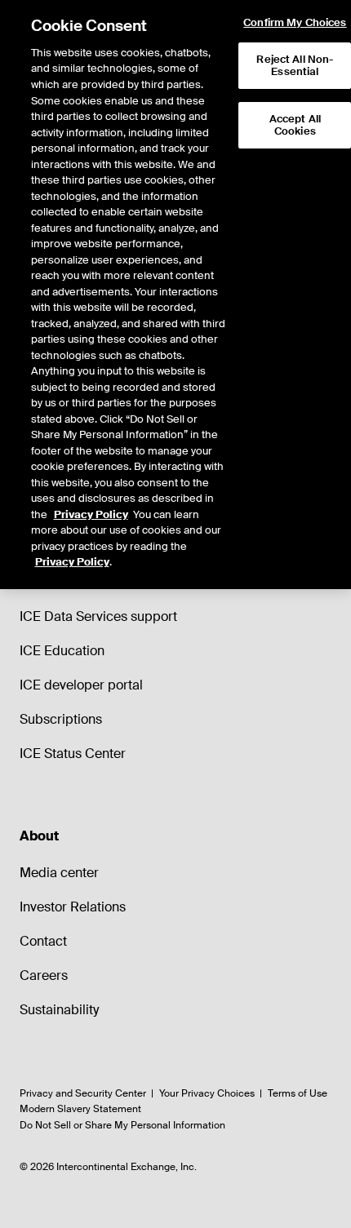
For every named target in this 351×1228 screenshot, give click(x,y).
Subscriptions (61, 719)
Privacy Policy (91, 514)
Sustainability (59, 1009)
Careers (44, 975)
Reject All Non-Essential (294, 65)
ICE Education (62, 650)
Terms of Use (297, 1093)
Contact (43, 941)
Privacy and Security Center (83, 1093)
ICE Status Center (73, 753)
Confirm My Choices (294, 22)
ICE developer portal (81, 685)
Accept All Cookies (295, 125)
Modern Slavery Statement (80, 1108)
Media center (59, 872)
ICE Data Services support (98, 616)
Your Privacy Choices (207, 1093)
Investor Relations (73, 906)
